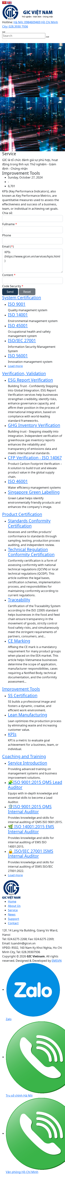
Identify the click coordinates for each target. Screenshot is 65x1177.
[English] (9, 2)
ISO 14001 (18, 315)
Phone (6, 235)
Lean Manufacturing (27, 715)
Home (12, 901)
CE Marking (19, 641)
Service (13, 910)
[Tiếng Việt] (4, 2)
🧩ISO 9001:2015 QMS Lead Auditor (35, 784)
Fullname (9, 224)
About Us (14, 906)
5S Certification (22, 695)
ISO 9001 (16, 304)
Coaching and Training (24, 756)
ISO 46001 (18, 481)
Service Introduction (27, 763)
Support (13, 919)
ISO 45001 (18, 325)
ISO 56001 (18, 355)
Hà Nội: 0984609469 (27, 22)
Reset (27, 292)
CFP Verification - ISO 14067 (35, 457)
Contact (13, 923)
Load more (15, 366)
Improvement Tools (21, 689)
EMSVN (57, 961)
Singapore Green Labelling (34, 492)
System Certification (21, 297)
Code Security (12, 286)
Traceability (19, 600)
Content (9, 275)
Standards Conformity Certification (29, 523)
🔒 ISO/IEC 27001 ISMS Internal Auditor (30, 853)
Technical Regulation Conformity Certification (31, 551)
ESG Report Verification (30, 380)
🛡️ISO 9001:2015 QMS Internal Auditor (30, 809)
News (12, 914)
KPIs (12, 734)
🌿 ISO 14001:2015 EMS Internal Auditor (31, 829)
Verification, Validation (24, 373)
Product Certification (22, 514)
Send (10, 292)
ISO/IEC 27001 (22, 340)
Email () (8, 246)
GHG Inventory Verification (34, 425)
